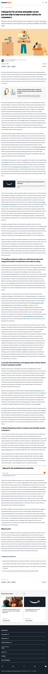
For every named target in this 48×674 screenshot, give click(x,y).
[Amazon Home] (6, 2)
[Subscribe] (44, 473)
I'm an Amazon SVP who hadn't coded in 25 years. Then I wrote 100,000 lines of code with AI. (24, 563)
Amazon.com (4, 638)
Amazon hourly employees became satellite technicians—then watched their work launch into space (24, 567)
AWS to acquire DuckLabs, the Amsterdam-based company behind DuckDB (20, 571)
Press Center (5, 634)
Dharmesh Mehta (12, 59)
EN (3, 648)
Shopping (13, 66)
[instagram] (13, 666)
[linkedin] (35, 666)
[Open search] (43, 2)
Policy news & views (8, 7)
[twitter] (24, 666)
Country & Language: (5, 646)
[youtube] (45, 666)
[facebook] (2, 666)
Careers (3, 652)
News (2, 7)
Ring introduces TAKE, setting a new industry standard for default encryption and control (24, 561)
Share (45, 66)
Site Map (3, 656)
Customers (4, 66)
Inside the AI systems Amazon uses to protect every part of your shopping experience (11, 611)
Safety (9, 66)
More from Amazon (6, 660)
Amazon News (5, 630)
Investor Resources (6, 642)
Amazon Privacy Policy (6, 475)
